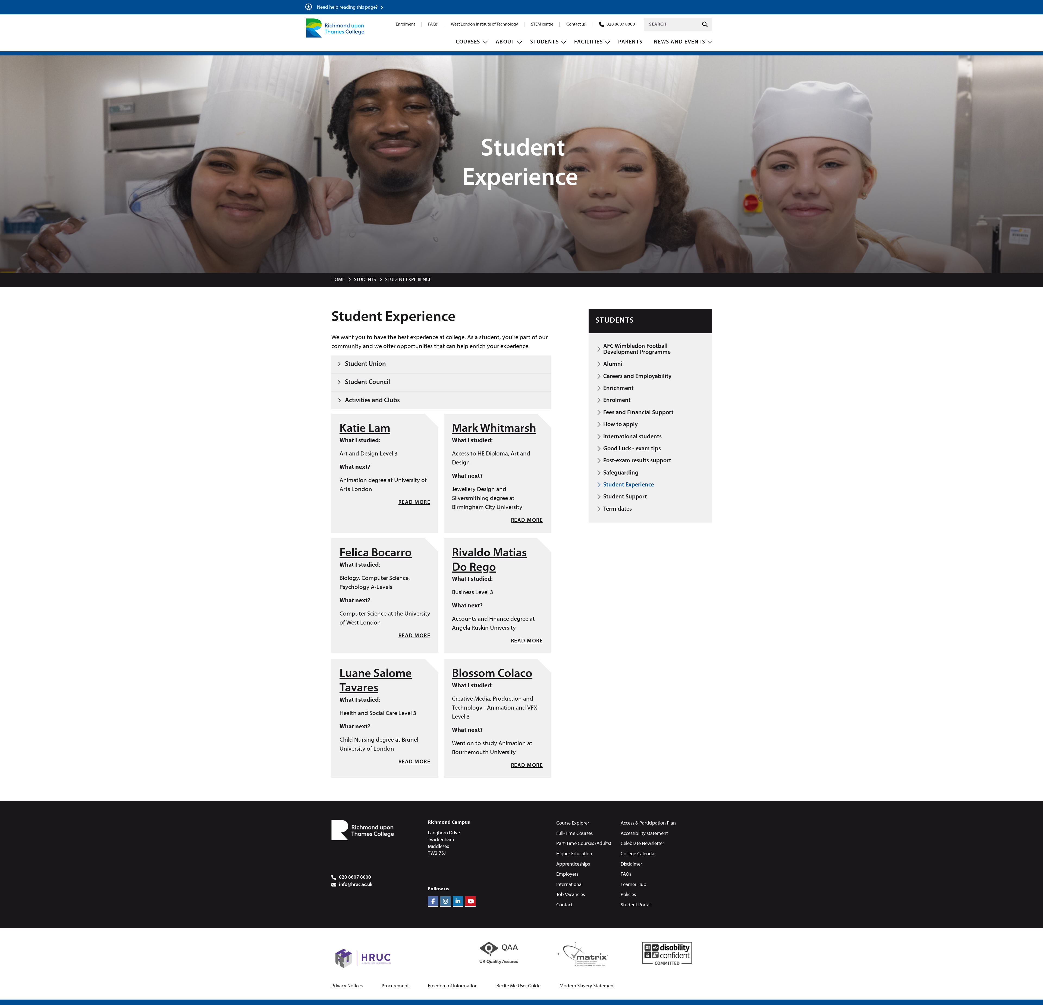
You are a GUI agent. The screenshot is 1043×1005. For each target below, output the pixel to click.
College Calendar (638, 854)
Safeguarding (621, 473)
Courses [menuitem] (468, 42)
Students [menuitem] (544, 42)
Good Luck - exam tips (632, 449)
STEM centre (542, 24)
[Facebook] (433, 901)
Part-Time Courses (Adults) (583, 843)
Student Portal (636, 905)
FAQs (433, 24)
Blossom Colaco (492, 674)
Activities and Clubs (372, 400)
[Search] (705, 25)
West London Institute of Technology (484, 24)
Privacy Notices (347, 986)
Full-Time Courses (574, 833)
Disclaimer (631, 864)
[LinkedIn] (458, 901)
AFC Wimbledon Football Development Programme (637, 349)
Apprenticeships (573, 864)
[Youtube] (470, 901)
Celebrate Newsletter (642, 843)
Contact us (576, 24)
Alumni (613, 364)
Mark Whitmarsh (494, 429)
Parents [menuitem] (630, 42)
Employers (567, 874)
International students (632, 437)
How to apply (620, 425)
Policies (628, 894)
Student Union (365, 364)
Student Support (625, 497)
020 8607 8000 (621, 24)
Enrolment (405, 24)
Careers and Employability (637, 376)
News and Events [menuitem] (679, 42)
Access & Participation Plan (648, 823)
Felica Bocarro (376, 553)
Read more (414, 502)
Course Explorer (572, 823)
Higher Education (574, 854)
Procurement (395, 986)
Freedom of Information (452, 986)
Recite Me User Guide (519, 986)
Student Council (367, 382)
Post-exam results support (637, 461)
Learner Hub (633, 884)
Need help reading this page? (348, 7)
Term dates (617, 509)
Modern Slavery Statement (587, 986)
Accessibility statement (644, 833)
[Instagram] (445, 901)
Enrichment (618, 388)
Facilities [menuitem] (588, 42)
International (569, 884)
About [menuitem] (505, 42)
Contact (564, 905)
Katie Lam (365, 429)
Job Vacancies (570, 894)
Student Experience (628, 485)
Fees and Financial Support (638, 413)
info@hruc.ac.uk (355, 884)
